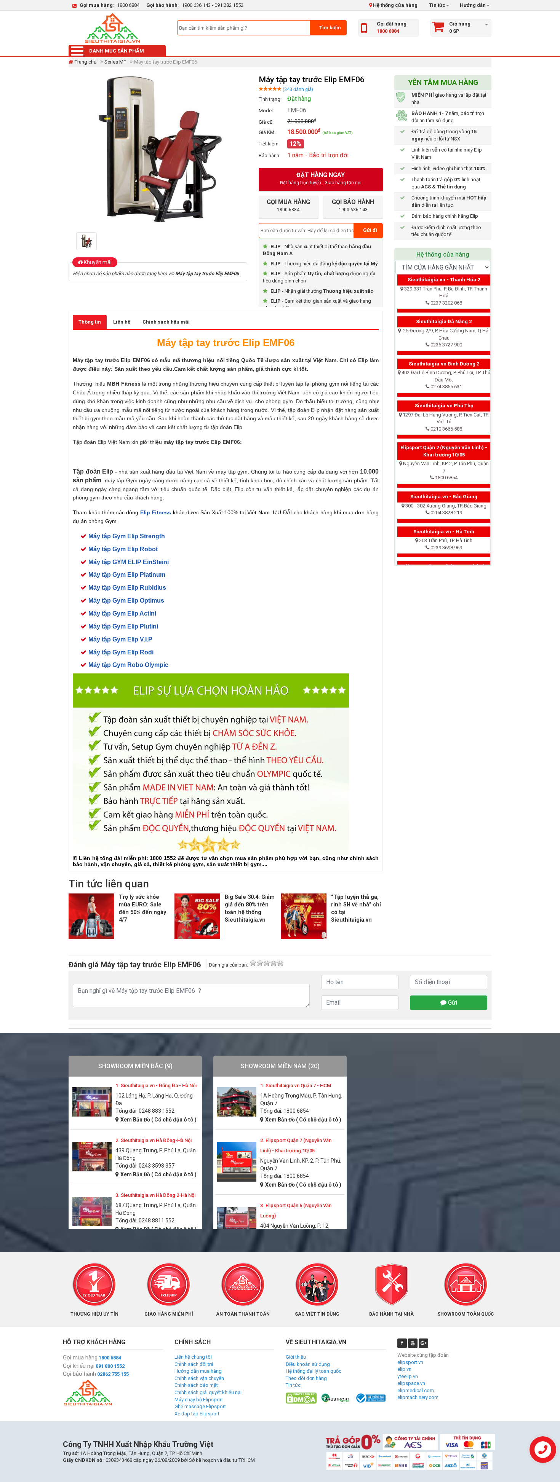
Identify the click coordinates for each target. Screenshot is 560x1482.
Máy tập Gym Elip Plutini (123, 626)
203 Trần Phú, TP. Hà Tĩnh (445, 540)
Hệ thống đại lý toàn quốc (313, 1371)
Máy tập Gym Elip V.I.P (120, 639)
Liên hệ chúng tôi (193, 1357)
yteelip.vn (407, 1376)
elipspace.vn (411, 1383)
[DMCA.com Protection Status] (301, 1398)
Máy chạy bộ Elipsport (198, 1399)
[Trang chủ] (112, 28)
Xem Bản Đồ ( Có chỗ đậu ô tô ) (158, 1120)
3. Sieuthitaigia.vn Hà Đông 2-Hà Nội (155, 1195)
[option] (88, 241)
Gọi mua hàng (80, 1357)
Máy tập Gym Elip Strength (126, 536)
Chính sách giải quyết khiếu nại (208, 1392)
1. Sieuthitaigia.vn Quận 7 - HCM (295, 1085)
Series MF (115, 62)
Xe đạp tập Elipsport (196, 1414)
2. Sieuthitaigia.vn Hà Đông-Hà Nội (153, 1140)
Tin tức (437, 5)
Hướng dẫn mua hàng (198, 1371)
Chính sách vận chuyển (199, 1378)
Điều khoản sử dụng (308, 1364)
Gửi (451, 1002)
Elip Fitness (155, 512)
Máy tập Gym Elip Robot (123, 549)
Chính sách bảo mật (196, 1385)
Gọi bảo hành (79, 1373)
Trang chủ (85, 62)
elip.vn (404, 1369)
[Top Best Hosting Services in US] (335, 1398)
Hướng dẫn (472, 5)
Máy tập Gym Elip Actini (122, 613)
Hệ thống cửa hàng (395, 5)
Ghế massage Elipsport (200, 1406)
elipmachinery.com (417, 1397)
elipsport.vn (410, 1362)
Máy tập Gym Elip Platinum (126, 574)
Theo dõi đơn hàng (306, 1378)
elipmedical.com (415, 1390)
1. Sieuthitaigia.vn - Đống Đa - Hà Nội (156, 1085)
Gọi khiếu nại (78, 1365)
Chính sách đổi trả (193, 1364)
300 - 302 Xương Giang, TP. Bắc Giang (445, 506)
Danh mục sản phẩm (116, 51)
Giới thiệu (296, 1357)
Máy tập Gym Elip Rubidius (127, 587)
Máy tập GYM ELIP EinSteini (128, 562)
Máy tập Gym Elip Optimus (126, 600)
